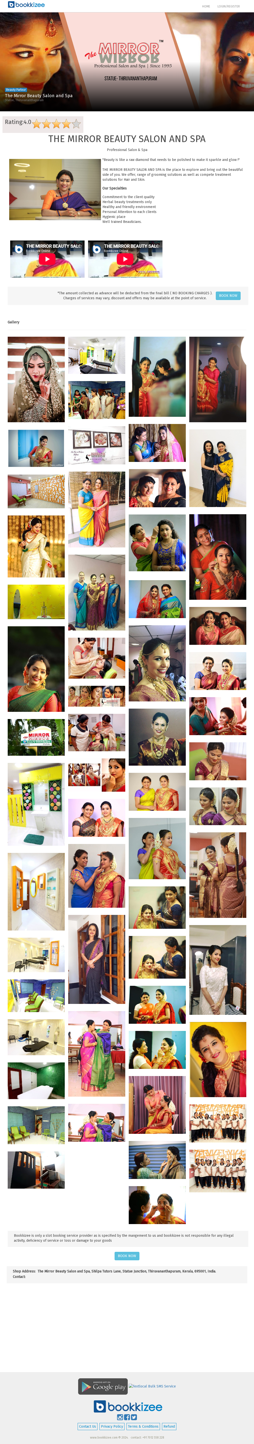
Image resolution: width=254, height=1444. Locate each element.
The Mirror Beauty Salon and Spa (39, 95)
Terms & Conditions (143, 1426)
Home (208, 6)
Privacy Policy (112, 1426)
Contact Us (87, 1426)
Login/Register (229, 6)
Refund (169, 1426)
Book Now (228, 296)
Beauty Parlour (16, 89)
